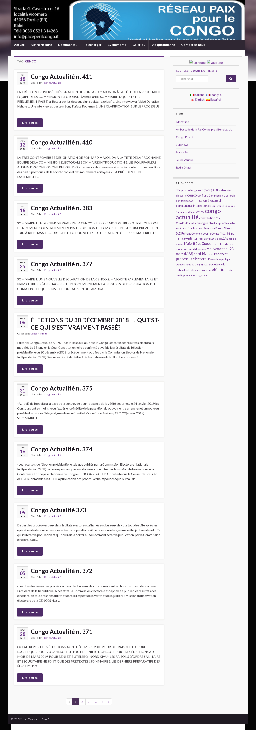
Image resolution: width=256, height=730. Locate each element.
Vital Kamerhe (204, 270)
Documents (67, 44)
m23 (222, 238)
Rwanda (213, 259)
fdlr (190, 228)
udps (193, 270)
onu (211, 254)
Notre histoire (41, 44)
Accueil (19, 44)
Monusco (200, 249)
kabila (202, 238)
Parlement (221, 254)
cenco (192, 195)
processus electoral (191, 259)
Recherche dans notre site (197, 70)
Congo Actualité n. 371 (61, 631)
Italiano (199, 94)
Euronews (182, 144)
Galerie (138, 44)
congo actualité (198, 213)
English (199, 99)
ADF (216, 190)
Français (216, 94)
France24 (182, 152)
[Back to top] (247, 721)
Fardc (179, 228)
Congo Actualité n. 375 (61, 388)
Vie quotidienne (163, 44)
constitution (207, 218)
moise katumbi (185, 249)
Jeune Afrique (185, 160)
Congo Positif (184, 137)
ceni (200, 195)
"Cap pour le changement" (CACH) (194, 190)
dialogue (202, 223)
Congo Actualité (52, 82)
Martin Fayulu (226, 244)
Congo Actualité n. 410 (61, 142)
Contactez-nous (193, 44)
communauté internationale (193, 205)
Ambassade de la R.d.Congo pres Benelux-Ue (204, 129)
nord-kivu (201, 254)
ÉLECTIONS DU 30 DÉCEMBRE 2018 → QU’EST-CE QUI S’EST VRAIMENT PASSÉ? (95, 323)
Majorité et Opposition (201, 244)
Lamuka (214, 238)
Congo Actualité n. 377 (61, 263)
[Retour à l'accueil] (128, 20)
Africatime (182, 122)
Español (215, 99)
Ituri (195, 238)
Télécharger (93, 44)
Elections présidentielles (222, 223)
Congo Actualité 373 (58, 509)
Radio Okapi (183, 167)
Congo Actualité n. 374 (61, 449)
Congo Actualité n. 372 (61, 570)
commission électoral (205, 200)
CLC (206, 195)
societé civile (217, 264)
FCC (185, 228)
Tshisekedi (182, 270)
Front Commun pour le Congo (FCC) (205, 233)
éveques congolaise (196, 275)
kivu (207, 238)
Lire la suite (30, 122)
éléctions (220, 269)
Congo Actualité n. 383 (61, 207)
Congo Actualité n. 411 (61, 76)
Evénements (117, 44)
